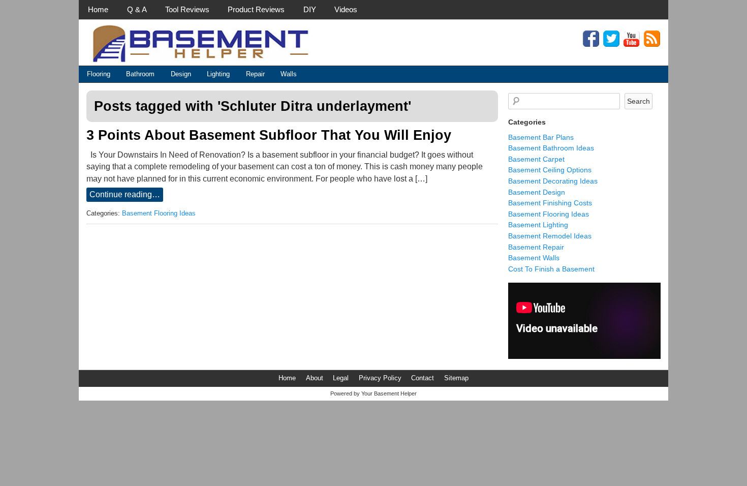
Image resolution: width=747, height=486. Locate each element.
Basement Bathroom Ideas (551, 148)
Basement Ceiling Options (550, 170)
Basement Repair (536, 247)
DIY (309, 9)
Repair (255, 74)
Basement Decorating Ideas (553, 181)
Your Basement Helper (389, 393)
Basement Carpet (536, 159)
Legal (341, 378)
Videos (345, 9)
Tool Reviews (187, 9)
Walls (289, 74)
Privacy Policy (380, 378)
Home (98, 9)
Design (181, 74)
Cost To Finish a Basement (551, 269)
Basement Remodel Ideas (550, 236)
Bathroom (140, 74)
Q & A (137, 9)
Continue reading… (124, 194)
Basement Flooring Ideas (159, 213)
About (314, 378)
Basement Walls (533, 258)
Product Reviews (256, 9)
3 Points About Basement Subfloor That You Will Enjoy (268, 135)
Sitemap (456, 378)
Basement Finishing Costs (550, 203)
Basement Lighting (538, 225)
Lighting (218, 74)
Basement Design (536, 192)
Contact (422, 378)
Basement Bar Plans (541, 137)
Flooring (98, 74)
